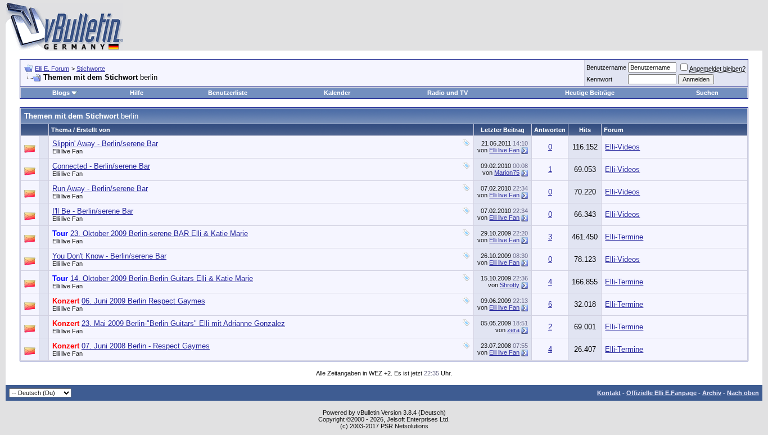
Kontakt (609, 392)
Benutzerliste (227, 92)
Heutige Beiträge (590, 92)
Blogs (61, 92)
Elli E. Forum (52, 68)
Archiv (711, 392)
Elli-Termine (624, 237)
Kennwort (599, 79)
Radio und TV (447, 92)
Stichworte (90, 68)
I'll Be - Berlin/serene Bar (92, 211)
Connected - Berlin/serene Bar (101, 166)
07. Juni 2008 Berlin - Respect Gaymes (146, 346)
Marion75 (506, 172)
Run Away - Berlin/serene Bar (100, 188)
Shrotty (509, 285)
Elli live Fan (67, 151)
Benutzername (606, 67)
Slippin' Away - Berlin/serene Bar (105, 143)
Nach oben (743, 392)
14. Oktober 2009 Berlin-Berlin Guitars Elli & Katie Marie (161, 278)
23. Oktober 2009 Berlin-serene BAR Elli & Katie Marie (159, 233)
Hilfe (136, 92)
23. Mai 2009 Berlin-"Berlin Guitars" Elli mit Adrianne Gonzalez (183, 323)
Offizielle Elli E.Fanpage (661, 392)
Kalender (337, 92)
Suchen (707, 92)
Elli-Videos (622, 147)
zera (513, 330)
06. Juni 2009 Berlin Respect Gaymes (143, 301)
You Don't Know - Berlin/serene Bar (109, 256)
